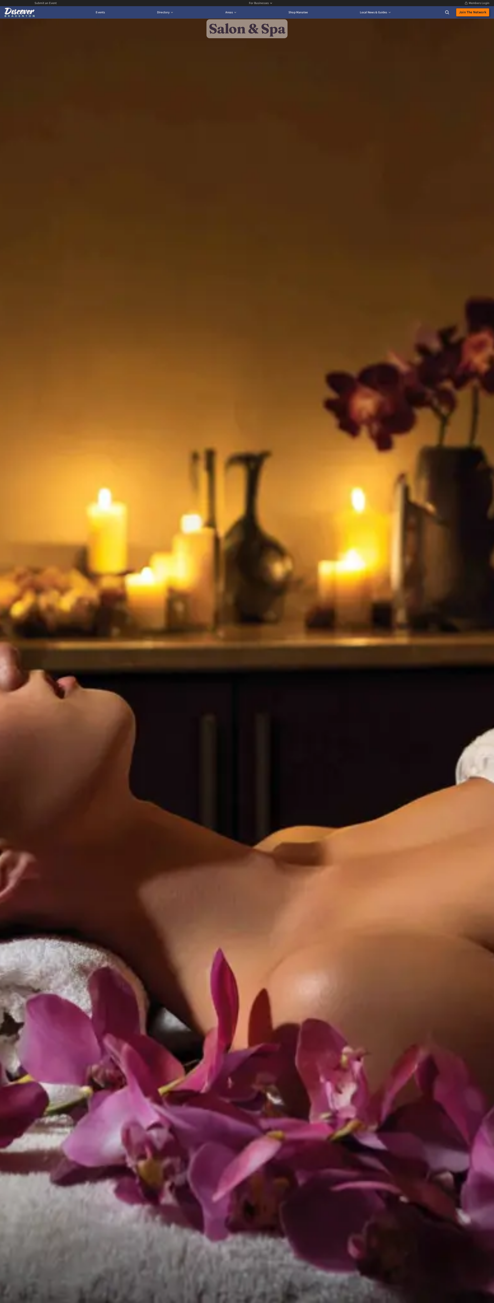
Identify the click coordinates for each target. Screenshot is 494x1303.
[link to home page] (20, 12)
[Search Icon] (447, 12)
